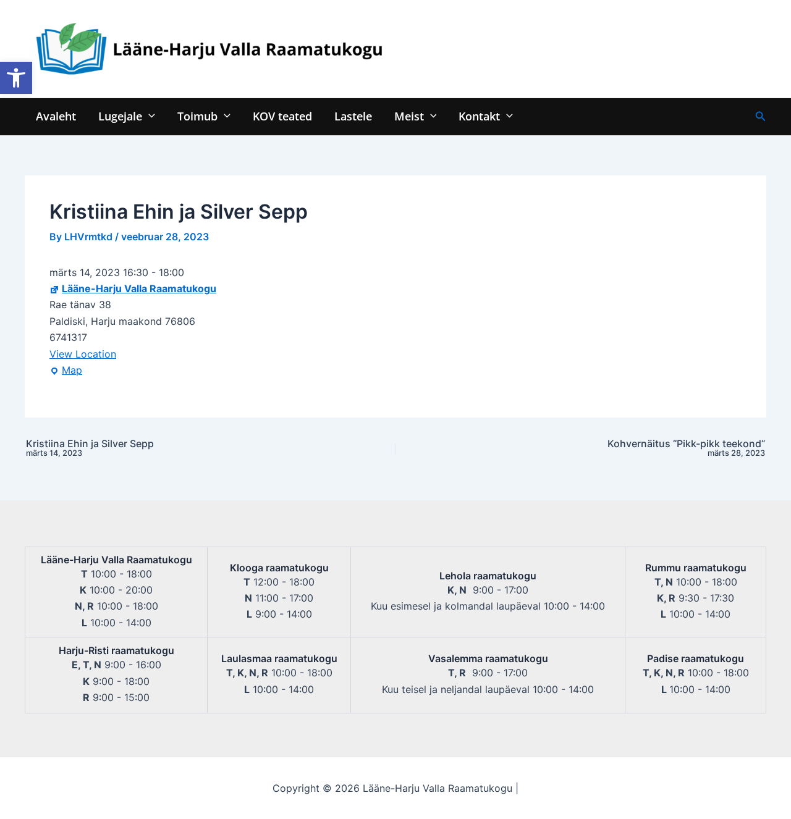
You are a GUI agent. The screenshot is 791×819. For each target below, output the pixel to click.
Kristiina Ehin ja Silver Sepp (90, 448)
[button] (16, 78)
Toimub (197, 115)
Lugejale (120, 115)
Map (65, 371)
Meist (409, 115)
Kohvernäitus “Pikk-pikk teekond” (686, 448)
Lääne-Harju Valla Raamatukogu (139, 288)
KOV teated (282, 115)
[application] (148, 115)
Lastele (353, 115)
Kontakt (479, 115)
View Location (82, 354)
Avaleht (56, 115)
